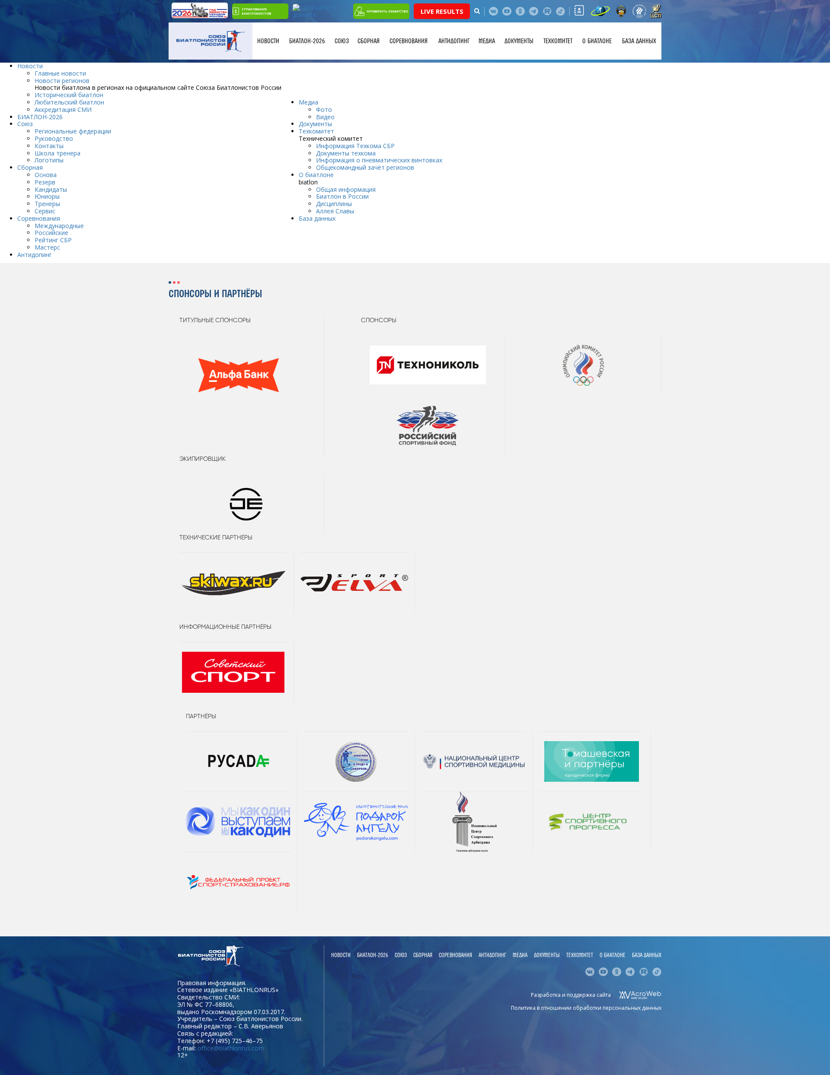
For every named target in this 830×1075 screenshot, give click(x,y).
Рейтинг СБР (53, 240)
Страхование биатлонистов (256, 11)
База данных (639, 41)
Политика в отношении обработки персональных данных (586, 1008)
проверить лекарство (387, 11)
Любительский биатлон (69, 102)
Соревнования (408, 41)
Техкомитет (557, 41)
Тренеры (47, 204)
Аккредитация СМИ (63, 109)
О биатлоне (597, 41)
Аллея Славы (335, 211)
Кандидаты (51, 189)
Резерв (45, 182)
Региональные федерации (73, 131)
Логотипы (49, 160)
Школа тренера (57, 153)
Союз (342, 41)
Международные (59, 226)
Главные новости (60, 73)
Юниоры (47, 196)
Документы (518, 41)
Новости (268, 41)
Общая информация (346, 189)
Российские (51, 232)
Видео (325, 117)
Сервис (45, 211)
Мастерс (47, 247)
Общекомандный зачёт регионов (365, 167)
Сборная (369, 41)
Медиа (487, 41)
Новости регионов (62, 80)
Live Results (442, 11)
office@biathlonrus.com (231, 1048)
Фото (324, 109)
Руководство (54, 138)
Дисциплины (334, 204)
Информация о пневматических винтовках (379, 160)
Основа (46, 175)
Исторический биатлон (69, 95)
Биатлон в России (342, 196)
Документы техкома (346, 153)
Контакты (49, 146)
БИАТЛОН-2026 (307, 41)
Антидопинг (453, 41)
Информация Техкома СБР (355, 146)
